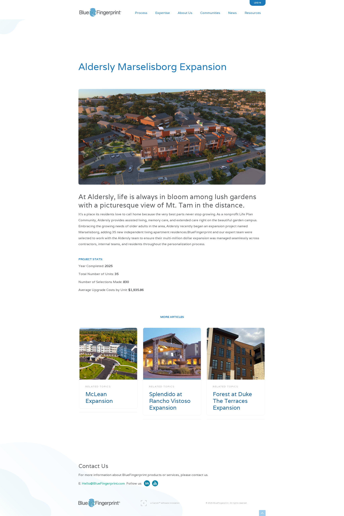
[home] (100, 13)
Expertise (162, 13)
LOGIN (257, 3)
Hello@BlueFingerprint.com (103, 483)
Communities (210, 13)
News (232, 13)
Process (141, 13)
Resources (253, 13)
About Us (185, 13)
